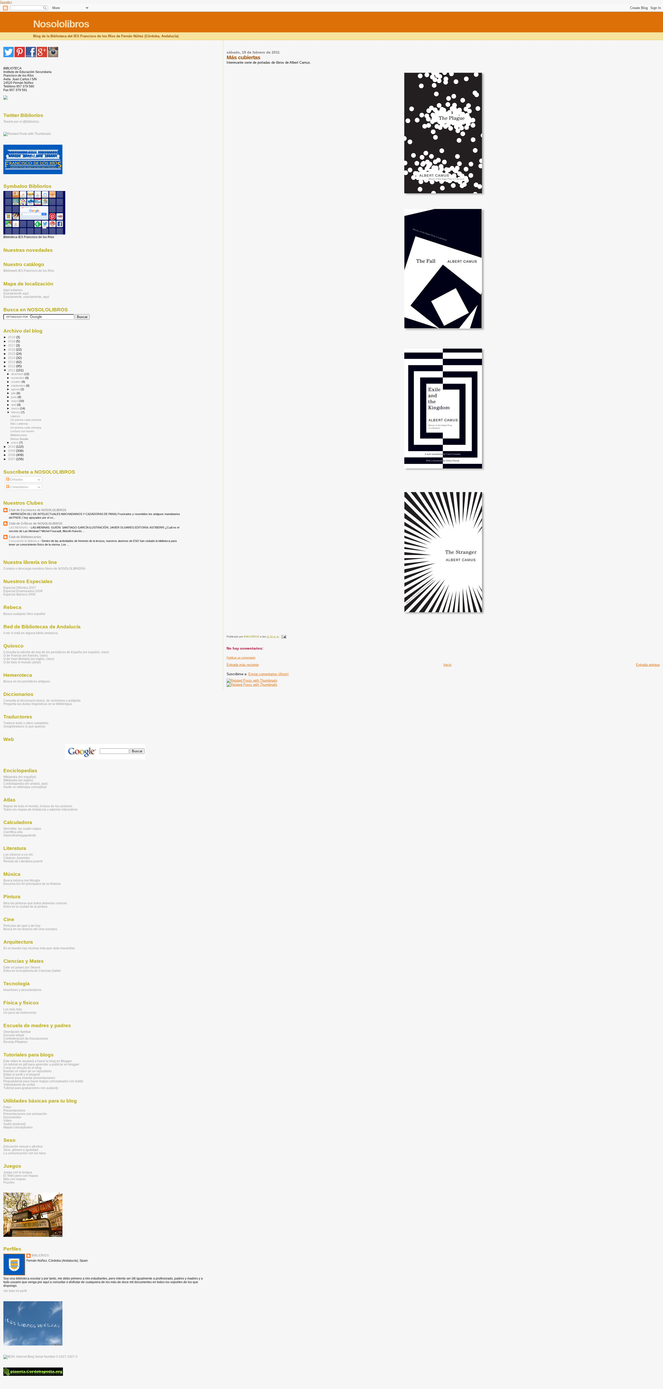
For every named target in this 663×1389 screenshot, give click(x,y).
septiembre (18, 385)
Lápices (15, 416)
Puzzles (9, 1182)
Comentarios (18, 487)
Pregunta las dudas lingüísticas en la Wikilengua (37, 703)
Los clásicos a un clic (18, 854)
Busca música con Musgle (21, 880)
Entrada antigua (648, 665)
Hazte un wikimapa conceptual (25, 787)
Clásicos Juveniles (16, 857)
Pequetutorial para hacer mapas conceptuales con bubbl (43, 1081)
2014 (12, 357)
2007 (12, 459)
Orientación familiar (17, 1031)
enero (15, 442)
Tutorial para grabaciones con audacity (30, 1088)
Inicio (447, 665)
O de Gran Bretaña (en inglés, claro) (28, 658)
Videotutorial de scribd (19, 1084)
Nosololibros (61, 24)
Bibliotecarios (18, 435)
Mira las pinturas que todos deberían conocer (35, 903)
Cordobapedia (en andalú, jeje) (25, 783)
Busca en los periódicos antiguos (26, 681)
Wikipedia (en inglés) (18, 780)
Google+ (6, 2)
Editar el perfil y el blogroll (21, 1074)
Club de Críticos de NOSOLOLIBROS (35, 523)
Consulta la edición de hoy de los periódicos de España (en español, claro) (56, 652)
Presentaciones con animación (25, 1113)
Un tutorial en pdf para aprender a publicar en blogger (41, 1064)
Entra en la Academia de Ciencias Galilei (32, 970)
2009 (12, 450)
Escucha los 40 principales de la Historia (32, 883)
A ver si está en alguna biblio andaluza (30, 633)
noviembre (18, 377)
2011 (12, 370)
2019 (12, 337)
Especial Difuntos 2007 (19, 587)
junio (14, 397)
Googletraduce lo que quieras (24, 726)
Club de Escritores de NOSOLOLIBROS (37, 510)
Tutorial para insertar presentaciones (29, 1077)
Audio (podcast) (14, 1124)
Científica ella (13, 832)
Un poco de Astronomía (19, 1012)
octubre (16, 381)
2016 (12, 349)
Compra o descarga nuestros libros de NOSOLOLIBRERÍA (44, 568)
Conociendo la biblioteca (24, 540)
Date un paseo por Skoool (21, 967)
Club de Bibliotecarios (25, 537)
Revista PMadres (15, 1041)
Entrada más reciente (243, 665)
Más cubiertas (19, 423)
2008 (12, 455)
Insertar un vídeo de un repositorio (27, 1071)
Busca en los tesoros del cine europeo (30, 929)
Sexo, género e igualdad (20, 1149)
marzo (15, 408)
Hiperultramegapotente (19, 835)
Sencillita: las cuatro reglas (22, 828)
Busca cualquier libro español (24, 613)
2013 (12, 362)
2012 (12, 366)
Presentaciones (14, 1110)
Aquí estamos (13, 290)
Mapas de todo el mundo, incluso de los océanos (37, 806)
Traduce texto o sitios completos (25, 723)
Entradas (16, 479)
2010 (12, 446)
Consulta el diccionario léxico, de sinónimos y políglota (42, 700)
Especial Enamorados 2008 (22, 591)
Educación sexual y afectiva (22, 1146)
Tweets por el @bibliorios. (21, 121)
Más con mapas (14, 1179)
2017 (12, 345)
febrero (16, 412)
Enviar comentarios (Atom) (268, 674)
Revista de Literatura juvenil (23, 861)
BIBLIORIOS (40, 1255)
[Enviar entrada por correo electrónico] (283, 636)
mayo (15, 400)
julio (14, 393)
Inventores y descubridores (22, 989)
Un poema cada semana (25, 419)
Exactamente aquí (16, 293)
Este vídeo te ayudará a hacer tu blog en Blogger (37, 1061)
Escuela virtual (13, 1035)
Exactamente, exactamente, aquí (26, 296)
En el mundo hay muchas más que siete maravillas (39, 948)
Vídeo (7, 1120)
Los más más (12, 1009)
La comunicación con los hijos (24, 1153)
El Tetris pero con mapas (20, 1175)
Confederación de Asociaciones (25, 1038)
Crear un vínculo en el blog (22, 1067)
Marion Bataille (19, 438)
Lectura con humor (22, 431)
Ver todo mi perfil (15, 1291)
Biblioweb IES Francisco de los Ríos (28, 271)
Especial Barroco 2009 (19, 594)
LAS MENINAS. (19, 527)
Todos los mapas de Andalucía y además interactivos (40, 809)
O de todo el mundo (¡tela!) (22, 662)
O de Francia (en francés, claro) (25, 655)
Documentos (12, 1117)
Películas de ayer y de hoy (21, 925)
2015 (12, 353)
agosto (15, 389)
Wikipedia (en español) (19, 776)
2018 (12, 341)
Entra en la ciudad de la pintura (25, 906)
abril (14, 404)
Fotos (7, 1107)
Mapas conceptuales (18, 1127)
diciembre (17, 374)
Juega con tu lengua (17, 1172)
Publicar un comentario (241, 657)
